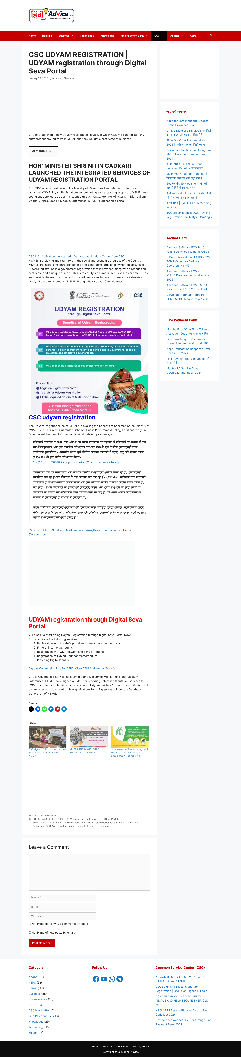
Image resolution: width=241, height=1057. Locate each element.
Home (32, 35)
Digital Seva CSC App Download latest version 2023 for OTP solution (70, 826)
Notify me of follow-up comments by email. (60, 923)
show (50, 151)
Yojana (33, 1032)
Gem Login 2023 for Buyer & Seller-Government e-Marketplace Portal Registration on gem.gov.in (85, 822)
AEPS (193, 35)
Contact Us (122, 1046)
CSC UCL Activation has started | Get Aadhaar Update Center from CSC (76, 256)
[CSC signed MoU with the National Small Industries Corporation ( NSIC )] (48, 737)
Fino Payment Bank (132, 35)
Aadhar (174, 35)
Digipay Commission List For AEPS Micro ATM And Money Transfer (72, 668)
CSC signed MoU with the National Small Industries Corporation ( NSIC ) (47, 752)
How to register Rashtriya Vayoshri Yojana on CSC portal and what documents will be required (129, 752)
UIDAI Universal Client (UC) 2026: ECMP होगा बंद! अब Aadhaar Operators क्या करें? (188, 261)
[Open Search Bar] (211, 36)
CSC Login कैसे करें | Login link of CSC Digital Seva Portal (76, 462)
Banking (47, 35)
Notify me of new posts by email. (53, 932)
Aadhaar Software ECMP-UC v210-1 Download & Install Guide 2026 (187, 275)
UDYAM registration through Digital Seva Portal (92, 819)
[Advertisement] (186, 15)
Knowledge (107, 35)
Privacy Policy (140, 1046)
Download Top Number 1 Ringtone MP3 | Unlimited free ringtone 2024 (188, 154)
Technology (87, 35)
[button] (73, 36)
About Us (107, 1046)
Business (64, 35)
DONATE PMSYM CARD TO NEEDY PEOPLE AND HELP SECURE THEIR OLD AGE (181, 1001)
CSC (157, 35)
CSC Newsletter (48, 815)
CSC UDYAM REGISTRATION (48, 819)
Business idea (38, 999)
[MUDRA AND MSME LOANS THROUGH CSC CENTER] (89, 737)
